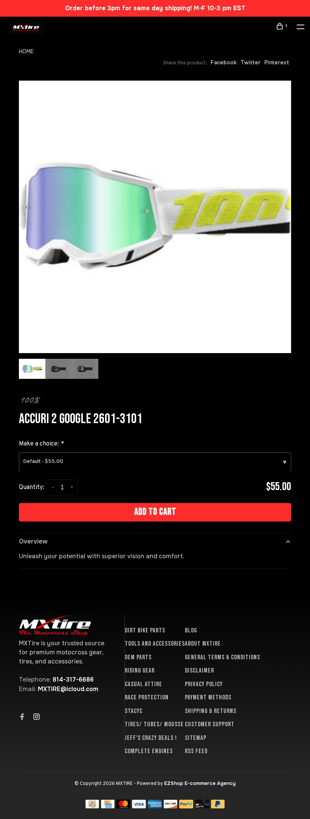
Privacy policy (204, 684)
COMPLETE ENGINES (149, 751)
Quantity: (31, 487)
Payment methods (208, 697)
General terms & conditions (222, 657)
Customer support (209, 724)
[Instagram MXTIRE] (36, 717)
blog (191, 630)
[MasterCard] (123, 806)
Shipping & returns (210, 711)
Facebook (224, 62)
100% (29, 400)
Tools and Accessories (155, 644)
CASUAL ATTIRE (143, 684)
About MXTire (203, 644)
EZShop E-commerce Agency (200, 783)
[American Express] (155, 806)
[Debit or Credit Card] (202, 806)
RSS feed (196, 751)
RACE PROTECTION (147, 697)
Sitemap (195, 738)
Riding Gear (140, 670)
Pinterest (276, 62)
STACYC (134, 711)
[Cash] (92, 806)
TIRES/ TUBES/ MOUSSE (154, 724)
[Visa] (139, 806)
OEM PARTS (138, 657)
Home (26, 51)
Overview (33, 541)
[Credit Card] (108, 806)
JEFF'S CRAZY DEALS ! (151, 738)
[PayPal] (186, 806)
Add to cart (155, 512)
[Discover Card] (171, 806)
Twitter (250, 62)
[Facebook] (22, 717)
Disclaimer (199, 670)
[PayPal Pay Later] (218, 806)
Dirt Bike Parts (145, 630)
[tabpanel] (155, 217)
